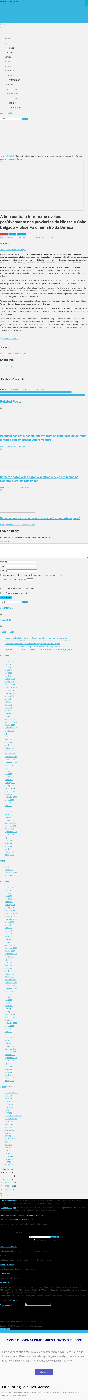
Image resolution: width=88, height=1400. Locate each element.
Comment (4, 542)
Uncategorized (10, 1165)
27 (8, 1189)
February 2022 (10, 817)
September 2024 (11, 728)
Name (3, 562)
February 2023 (10, 783)
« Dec (2, 1196)
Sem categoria (10, 1153)
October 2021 (10, 829)
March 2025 (9, 710)
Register (8, 12)
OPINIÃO (8, 66)
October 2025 (10, 690)
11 (3, 1182)
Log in (7, 867)
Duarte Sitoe (34, 237)
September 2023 (11, 762)
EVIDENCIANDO (11, 1119)
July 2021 (8, 837)
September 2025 (11, 693)
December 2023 (10, 754)
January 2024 (9, 751)
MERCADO (13, 98)
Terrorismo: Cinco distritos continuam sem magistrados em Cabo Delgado (32, 644)
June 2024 (8, 736)
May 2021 (8, 843)
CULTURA (8, 57)
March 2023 (9, 780)
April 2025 (8, 708)
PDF (6, 1142)
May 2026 (8, 670)
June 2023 (8, 771)
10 (1, 1182)
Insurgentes (25, 389)
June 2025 (8, 702)
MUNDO (8, 1133)
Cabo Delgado (11, 389)
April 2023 (8, 777)
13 (8, 1182)
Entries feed (9, 870)
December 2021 (10, 823)
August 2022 (9, 800)
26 (6, 1189)
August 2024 (9, 731)
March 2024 (9, 745)
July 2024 (8, 733)
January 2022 (9, 820)
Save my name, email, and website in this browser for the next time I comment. (32, 575)
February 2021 (10, 852)
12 (6, 1182)
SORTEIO (12, 103)
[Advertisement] (44, 137)
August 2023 (9, 765)
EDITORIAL (9, 1110)
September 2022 (11, 797)
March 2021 (9, 849)
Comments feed (11, 872)
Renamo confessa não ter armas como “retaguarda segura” (40, 518)
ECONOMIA (9, 53)
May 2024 (8, 739)
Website (3, 570)
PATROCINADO (14, 80)
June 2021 (8, 840)
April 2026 (8, 673)
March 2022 (9, 814)
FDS (18, 389)
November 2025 (11, 687)
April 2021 (8, 846)
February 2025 (10, 713)
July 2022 (8, 803)
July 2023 (8, 768)
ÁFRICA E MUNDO (11, 17)
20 (8, 1186)
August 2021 (9, 834)
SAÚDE (11, 48)
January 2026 (9, 682)
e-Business (9, 85)
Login (7, 9)
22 (13, 1186)
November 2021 (11, 826)
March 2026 (9, 676)
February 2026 (10, 679)
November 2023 (11, 757)
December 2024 (10, 719)
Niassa (32, 389)
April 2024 (8, 742)
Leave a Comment (46, 237)
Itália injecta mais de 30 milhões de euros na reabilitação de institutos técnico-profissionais (38, 641)
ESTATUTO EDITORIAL (13, 6)
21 (10, 1186)
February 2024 (10, 748)
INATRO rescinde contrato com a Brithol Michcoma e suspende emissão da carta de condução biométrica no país (42, 395)
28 (10, 1189)
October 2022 (10, 794)
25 (3, 1189)
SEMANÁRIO (9, 71)
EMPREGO (13, 89)
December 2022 (10, 788)
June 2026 (8, 667)
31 (1, 1193)
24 (1, 1189)
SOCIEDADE (9, 43)
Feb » (8, 1196)
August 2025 (9, 696)
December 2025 (10, 684)
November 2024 (11, 722)
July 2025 (8, 699)
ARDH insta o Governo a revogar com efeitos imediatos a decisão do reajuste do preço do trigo (36, 392)
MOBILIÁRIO (13, 94)
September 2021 (11, 832)
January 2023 (9, 785)
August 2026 (9, 661)
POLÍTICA (8, 39)
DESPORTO (9, 62)
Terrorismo (39, 389)
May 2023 (8, 774)
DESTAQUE (4, 234)
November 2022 (11, 791)
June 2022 (8, 806)
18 (3, 1186)
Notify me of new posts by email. (15, 593)
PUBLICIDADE (10, 1147)
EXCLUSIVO (9, 75)
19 (6, 1186)
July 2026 (8, 664)
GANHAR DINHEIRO (16, 108)
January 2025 (9, 716)
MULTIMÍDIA (9, 1130)
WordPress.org (10, 875)
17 (1, 1186)
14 (10, 1182)
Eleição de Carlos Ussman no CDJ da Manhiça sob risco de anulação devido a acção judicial (38, 649)
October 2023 (10, 759)
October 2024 (10, 725)
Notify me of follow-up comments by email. (19, 588)
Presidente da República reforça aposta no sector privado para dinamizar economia (36, 638)
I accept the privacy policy (45, 1240)
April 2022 (8, 811)
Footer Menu (5, 1329)
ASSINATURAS (10, 15)
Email (2, 566)
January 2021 (9, 855)
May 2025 (8, 705)
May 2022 (8, 808)
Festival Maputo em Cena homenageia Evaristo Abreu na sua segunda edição (33, 646)
